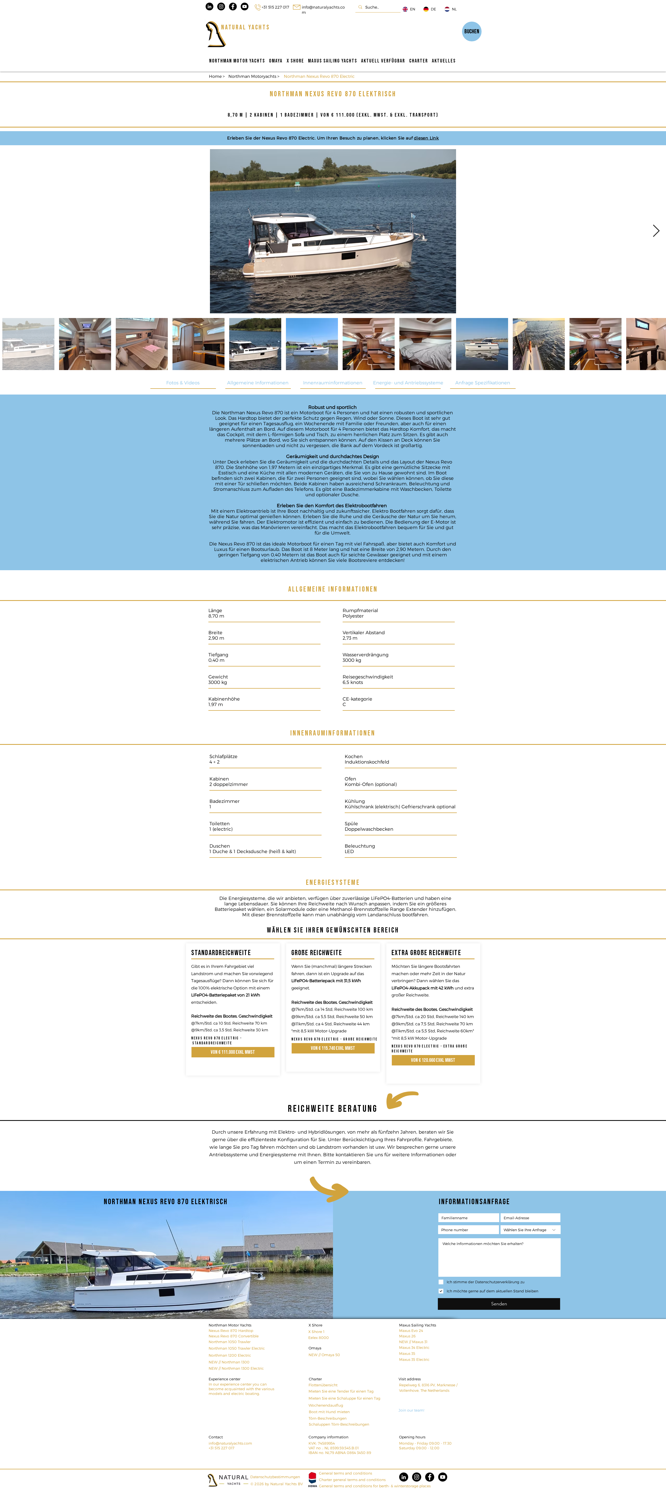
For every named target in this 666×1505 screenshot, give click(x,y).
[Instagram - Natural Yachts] (221, 6)
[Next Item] (656, 231)
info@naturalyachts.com (230, 1443)
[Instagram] (416, 1477)
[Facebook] (429, 1477)
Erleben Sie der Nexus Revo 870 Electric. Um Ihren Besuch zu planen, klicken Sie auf (320, 137)
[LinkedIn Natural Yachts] (209, 6)
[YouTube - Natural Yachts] (244, 6)
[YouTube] (442, 1477)
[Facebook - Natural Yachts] (233, 6)
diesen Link (426, 137)
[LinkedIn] (403, 1477)
